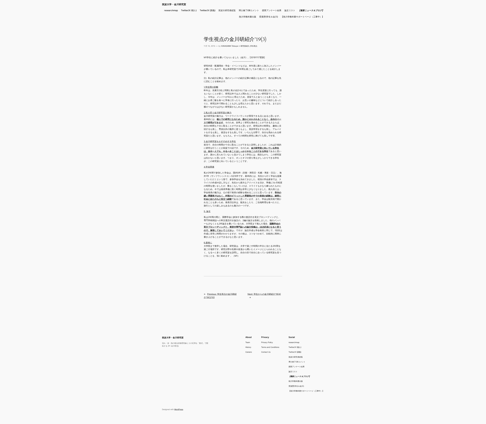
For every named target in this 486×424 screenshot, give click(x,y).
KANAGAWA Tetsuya (229, 46)
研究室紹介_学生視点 (249, 46)
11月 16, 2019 (209, 46)
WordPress (178, 409)
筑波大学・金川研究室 (174, 4)
